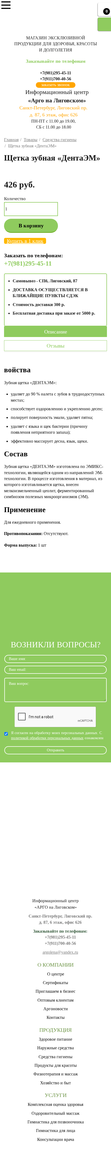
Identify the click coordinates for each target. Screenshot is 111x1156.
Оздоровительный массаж (55, 1113)
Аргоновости (55, 1008)
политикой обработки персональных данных (47, 738)
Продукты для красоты (55, 1065)
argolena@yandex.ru (60, 952)
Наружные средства (55, 1048)
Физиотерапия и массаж (55, 1074)
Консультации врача (55, 1139)
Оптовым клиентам (55, 1000)
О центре (55, 974)
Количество (15, 198)
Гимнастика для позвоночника (55, 1122)
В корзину (31, 225)
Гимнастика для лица (55, 1130)
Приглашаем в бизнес (55, 991)
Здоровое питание (55, 1039)
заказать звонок (55, 84)
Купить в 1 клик (25, 241)
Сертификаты (55, 982)
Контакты (56, 1017)
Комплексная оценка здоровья (55, 1104)
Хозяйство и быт (55, 1083)
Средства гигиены (55, 1056)
